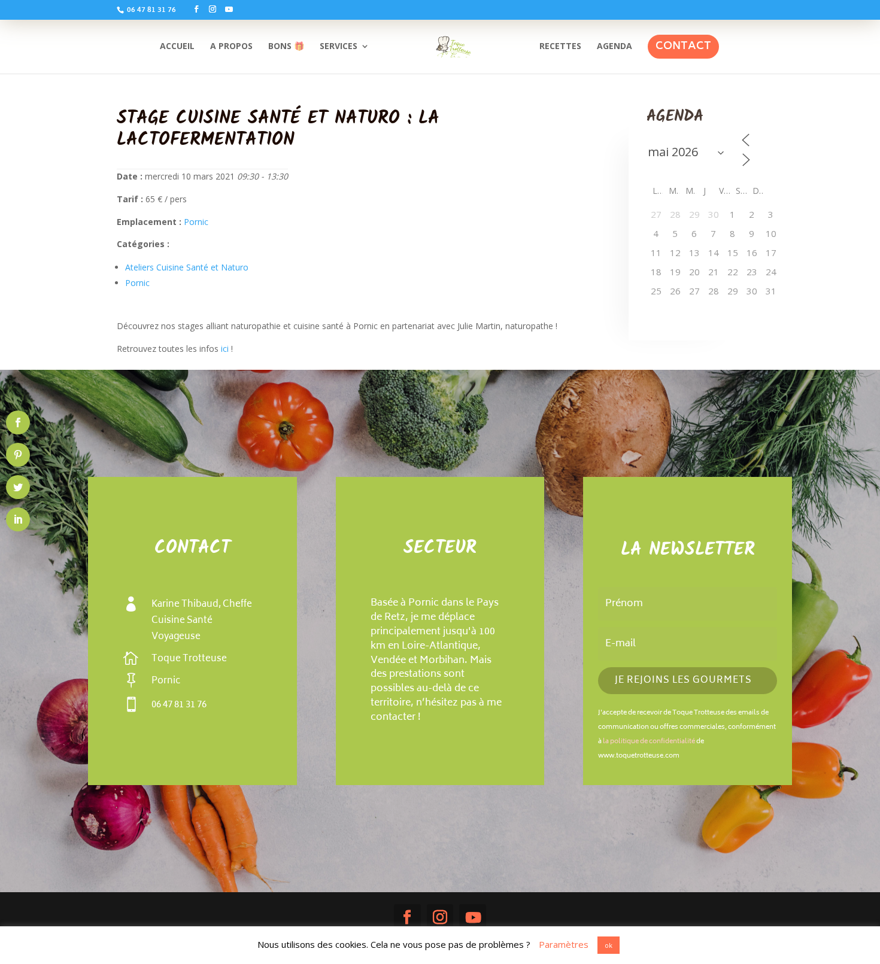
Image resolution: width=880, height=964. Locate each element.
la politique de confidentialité (649, 741)
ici (226, 348)
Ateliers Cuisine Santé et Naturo (186, 267)
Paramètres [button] (563, 944)
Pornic (196, 221)
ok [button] (608, 945)
